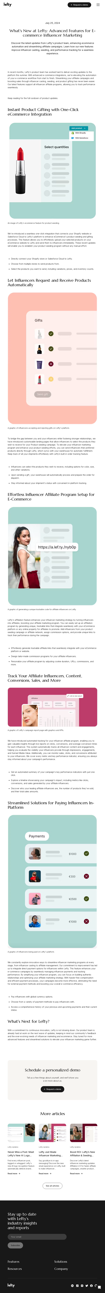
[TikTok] (77, 1285)
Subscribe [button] (15, 1245)
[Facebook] (91, 1285)
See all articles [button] (52, 1186)
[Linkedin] (72, 1285)
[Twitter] (86, 1285)
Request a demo (80, 5)
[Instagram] (82, 1285)
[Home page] (11, 1286)
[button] (99, 1287)
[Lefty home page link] (8, 5)
